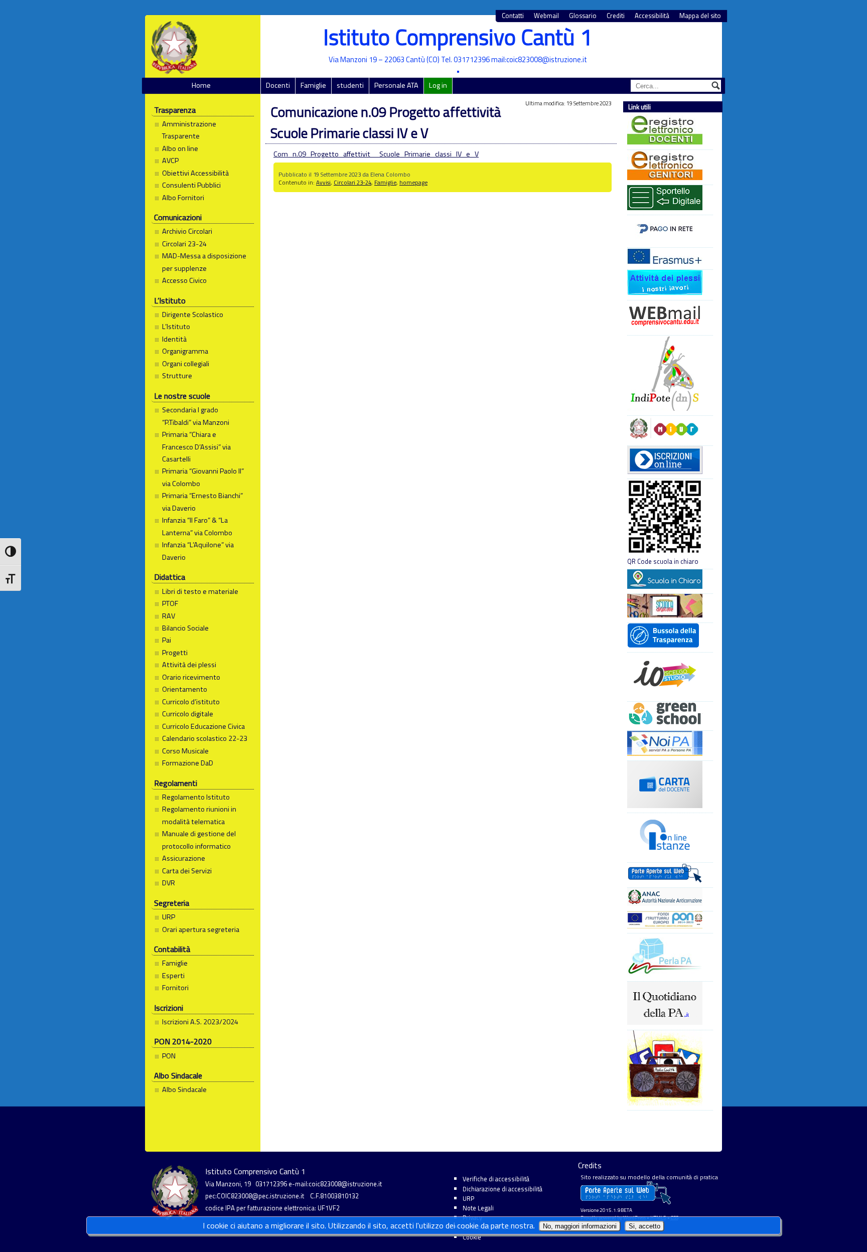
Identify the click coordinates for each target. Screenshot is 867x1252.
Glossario (583, 16)
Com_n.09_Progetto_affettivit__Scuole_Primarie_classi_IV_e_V (376, 154)
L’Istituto (176, 326)
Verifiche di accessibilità (496, 1179)
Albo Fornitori (183, 197)
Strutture (177, 375)
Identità (174, 339)
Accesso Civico (184, 280)
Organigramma (185, 351)
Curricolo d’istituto (191, 701)
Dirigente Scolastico (192, 314)
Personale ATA (396, 85)
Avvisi (323, 182)
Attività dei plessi (189, 664)
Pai (166, 640)
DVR (168, 882)
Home (201, 85)
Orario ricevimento (191, 677)
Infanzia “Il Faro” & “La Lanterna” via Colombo (197, 526)
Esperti (173, 975)
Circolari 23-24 (184, 243)
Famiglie (313, 85)
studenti (350, 85)
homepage (413, 182)
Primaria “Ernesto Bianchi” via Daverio (202, 501)
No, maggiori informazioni (580, 1226)
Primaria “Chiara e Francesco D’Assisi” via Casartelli (196, 446)
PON (169, 1055)
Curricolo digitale (187, 713)
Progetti (175, 652)
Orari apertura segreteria (200, 929)
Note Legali (478, 1208)
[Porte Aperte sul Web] (626, 1202)
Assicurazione (183, 858)
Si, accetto (644, 1226)
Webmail (546, 16)
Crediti (616, 16)
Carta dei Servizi (187, 870)
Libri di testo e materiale (200, 591)
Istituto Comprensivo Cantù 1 (458, 37)
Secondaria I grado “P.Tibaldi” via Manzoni (195, 415)
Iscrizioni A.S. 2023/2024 (200, 1021)
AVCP (170, 160)
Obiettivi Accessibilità (195, 173)
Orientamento (184, 689)
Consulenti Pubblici (191, 185)
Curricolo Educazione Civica (203, 726)
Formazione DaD (187, 762)
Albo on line (180, 148)
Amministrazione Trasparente (189, 129)
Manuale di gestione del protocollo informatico (199, 839)
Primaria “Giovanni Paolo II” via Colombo (203, 477)
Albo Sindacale (184, 1089)
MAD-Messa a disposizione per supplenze (204, 261)
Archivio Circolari (187, 231)
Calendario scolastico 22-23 (204, 738)
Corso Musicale (185, 750)
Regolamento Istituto (196, 797)
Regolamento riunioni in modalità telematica (199, 815)
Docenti (278, 85)
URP (168, 916)
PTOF (170, 603)
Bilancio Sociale (185, 628)
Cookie (472, 1237)
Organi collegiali (185, 363)
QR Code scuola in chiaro (662, 561)
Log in (438, 85)
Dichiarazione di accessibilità (502, 1189)
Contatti (513, 16)
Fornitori (175, 987)
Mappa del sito (700, 16)
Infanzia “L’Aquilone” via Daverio (198, 550)
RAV (168, 615)
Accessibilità (652, 16)
